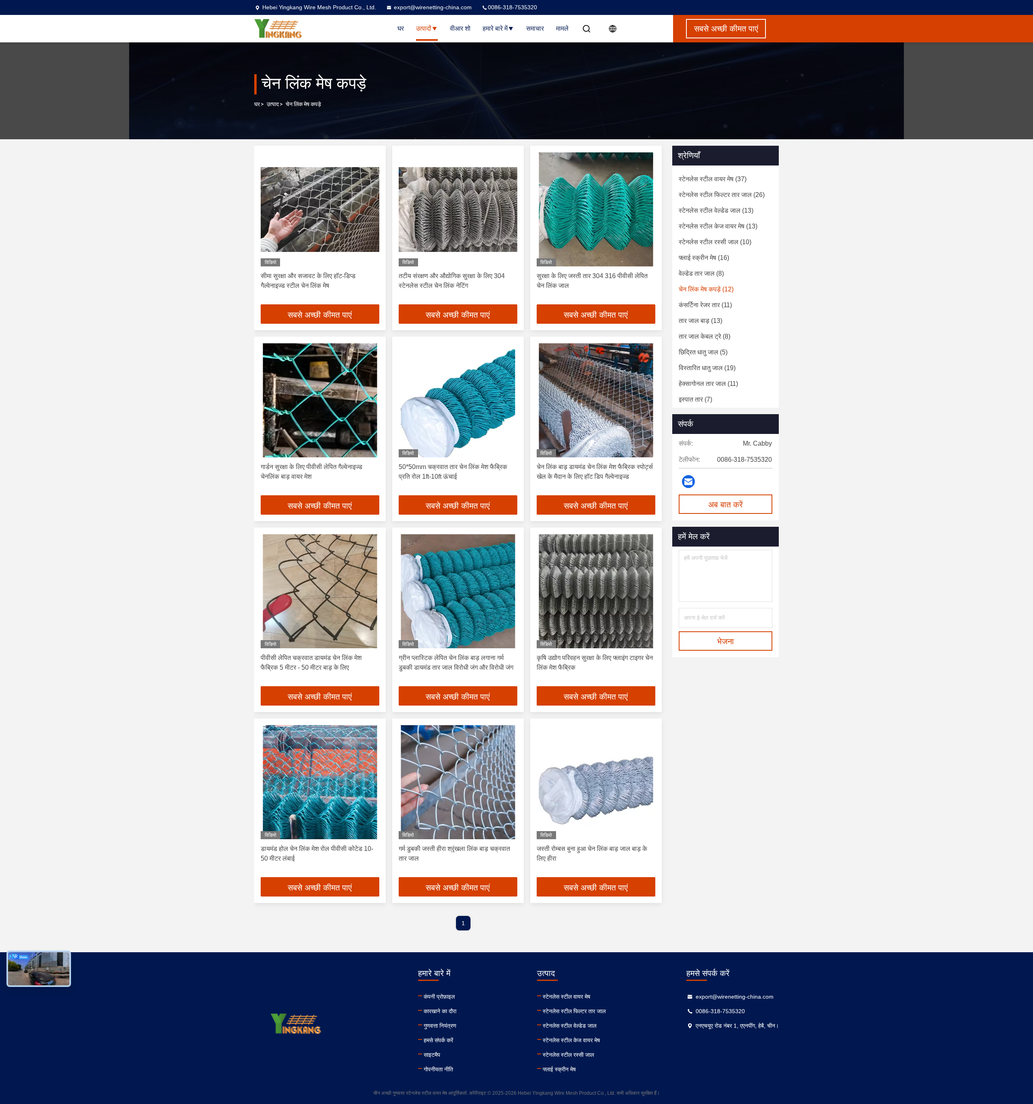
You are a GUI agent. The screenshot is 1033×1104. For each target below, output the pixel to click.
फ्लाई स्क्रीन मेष (559, 1069)
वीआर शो (460, 28)
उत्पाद (273, 104)
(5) (703, 352)
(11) (705, 305)
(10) (715, 242)
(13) (716, 210)
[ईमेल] (688, 481)
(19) (707, 368)
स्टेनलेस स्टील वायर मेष (566, 996)
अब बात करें (725, 504)
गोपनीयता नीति (438, 1069)
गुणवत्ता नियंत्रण (440, 1025)
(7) (695, 399)
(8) (701, 273)
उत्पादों (423, 28)
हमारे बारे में (495, 28)
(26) (722, 194)
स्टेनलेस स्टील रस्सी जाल (568, 1055)
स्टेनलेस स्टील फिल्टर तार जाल (574, 1011)
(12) (706, 289)
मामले (562, 28)
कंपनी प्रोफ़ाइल (439, 996)
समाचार (535, 28)
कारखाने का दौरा (440, 1011)
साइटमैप (432, 1055)
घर (400, 28)
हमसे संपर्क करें (438, 1040)
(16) (704, 257)
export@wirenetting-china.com (433, 7)
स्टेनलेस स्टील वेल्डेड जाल (569, 1025)
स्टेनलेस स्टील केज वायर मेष (571, 1040)
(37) (713, 179)
